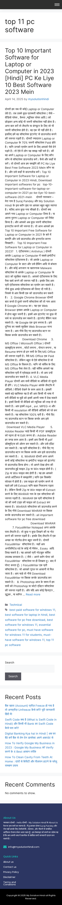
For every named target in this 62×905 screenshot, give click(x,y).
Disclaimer (9, 877)
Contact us (9, 867)
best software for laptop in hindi (26, 614)
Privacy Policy (11, 872)
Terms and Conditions (9, 883)
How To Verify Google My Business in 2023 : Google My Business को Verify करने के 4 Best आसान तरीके (30, 747)
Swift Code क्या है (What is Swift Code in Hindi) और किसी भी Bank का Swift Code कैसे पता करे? (31, 724)
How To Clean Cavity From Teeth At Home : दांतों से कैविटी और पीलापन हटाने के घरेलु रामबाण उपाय (31, 761)
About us (8, 861)
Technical (15, 604)
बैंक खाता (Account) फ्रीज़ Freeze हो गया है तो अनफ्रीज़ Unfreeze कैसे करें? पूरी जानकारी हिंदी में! (30, 710)
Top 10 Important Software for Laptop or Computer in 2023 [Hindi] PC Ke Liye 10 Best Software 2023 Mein (29, 71)
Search (9, 662)
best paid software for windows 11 (32, 609)
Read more (33, 594)
